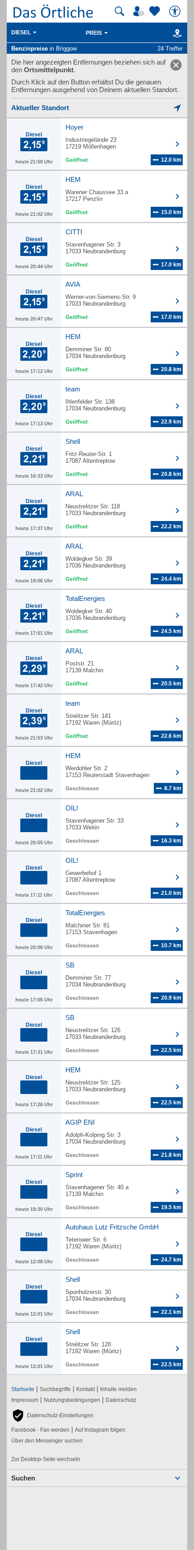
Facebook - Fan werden (40, 1430)
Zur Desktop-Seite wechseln (45, 1459)
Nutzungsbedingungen (72, 1400)
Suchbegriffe (55, 1389)
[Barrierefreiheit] (176, 11)
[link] (176, 65)
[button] (52, 1415)
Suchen (23, 1478)
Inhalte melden (118, 1389)
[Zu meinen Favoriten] (155, 11)
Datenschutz (121, 1400)
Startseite (22, 1389)
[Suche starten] (119, 11)
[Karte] (176, 33)
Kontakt (85, 1389)
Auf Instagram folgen (100, 1430)
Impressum (24, 1400)
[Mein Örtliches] (140, 11)
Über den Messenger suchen (47, 1441)
